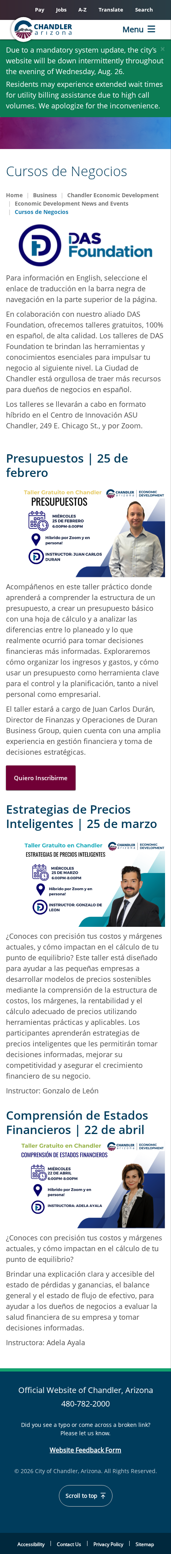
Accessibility (31, 1544)
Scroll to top (82, 1495)
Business (45, 195)
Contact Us (69, 1544)
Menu (133, 29)
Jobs (61, 9)
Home (14, 195)
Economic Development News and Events (71, 203)
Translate (111, 9)
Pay (39, 9)
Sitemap (145, 1544)
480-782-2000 (85, 1403)
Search (144, 9)
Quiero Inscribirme (41, 778)
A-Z (82, 9)
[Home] (54, 29)
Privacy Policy (108, 1544)
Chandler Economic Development (113, 195)
